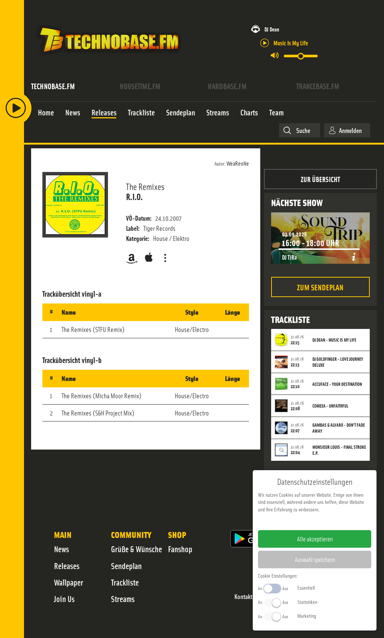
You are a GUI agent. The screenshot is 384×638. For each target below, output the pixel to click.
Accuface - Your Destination (337, 384)
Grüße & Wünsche (136, 549)
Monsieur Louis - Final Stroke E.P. (339, 450)
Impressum (292, 521)
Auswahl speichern (315, 559)
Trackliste (125, 582)
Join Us (64, 599)
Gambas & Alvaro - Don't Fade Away (338, 428)
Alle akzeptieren (315, 538)
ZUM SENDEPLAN (320, 287)
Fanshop (180, 549)
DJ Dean (271, 29)
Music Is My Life (290, 42)
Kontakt (243, 597)
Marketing (306, 615)
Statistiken (307, 601)
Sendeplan (126, 566)
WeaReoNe (237, 163)
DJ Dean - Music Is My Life (334, 340)
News (61, 549)
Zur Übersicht (320, 179)
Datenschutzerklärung (328, 521)
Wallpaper (68, 582)
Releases (67, 566)
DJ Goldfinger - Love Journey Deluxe (337, 362)
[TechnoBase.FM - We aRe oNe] (108, 57)
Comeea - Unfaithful (330, 406)
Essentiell (306, 587)
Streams (123, 599)
